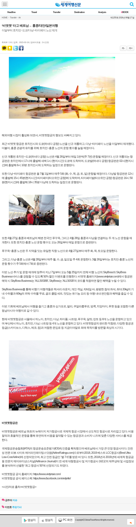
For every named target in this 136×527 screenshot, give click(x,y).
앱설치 (31, 519)
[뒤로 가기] (130, 522)
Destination (79, 12)
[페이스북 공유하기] (21, 47)
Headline (11, 12)
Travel (34, 12)
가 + (130, 48)
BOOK (124, 12)
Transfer (56, 12)
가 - (123, 48)
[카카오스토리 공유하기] (9, 47)
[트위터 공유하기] (15, 47)
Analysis (102, 12)
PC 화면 (67, 519)
